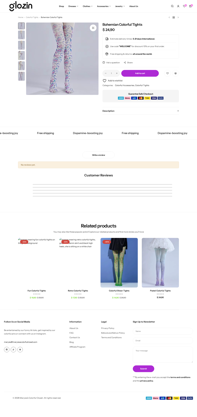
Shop (61, 6)
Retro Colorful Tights (78, 291)
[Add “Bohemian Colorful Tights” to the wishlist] (167, 73)
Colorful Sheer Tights (119, 291)
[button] (184, 6)
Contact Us (74, 337)
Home (20, 17)
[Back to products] (174, 17)
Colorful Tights (32, 17)
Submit (143, 368)
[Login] (178, 6)
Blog (71, 342)
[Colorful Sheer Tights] (119, 263)
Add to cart (140, 73)
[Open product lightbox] (93, 28)
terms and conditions (180, 377)
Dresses (72, 6)
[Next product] (177, 17)
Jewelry (118, 6)
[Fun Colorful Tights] (36, 263)
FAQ (71, 333)
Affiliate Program (77, 347)
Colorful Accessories (124, 85)
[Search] (172, 6)
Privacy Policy (107, 328)
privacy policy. (146, 380)
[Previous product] (169, 17)
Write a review (98, 155)
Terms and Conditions (111, 337)
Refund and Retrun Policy (113, 333)
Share (130, 62)
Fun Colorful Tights (37, 291)
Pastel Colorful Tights (160, 291)
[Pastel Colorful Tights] (160, 263)
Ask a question (113, 62)
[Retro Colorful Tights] (78, 263)
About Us (133, 6)
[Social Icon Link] (6, 349)
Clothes (86, 6)
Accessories (102, 6)
